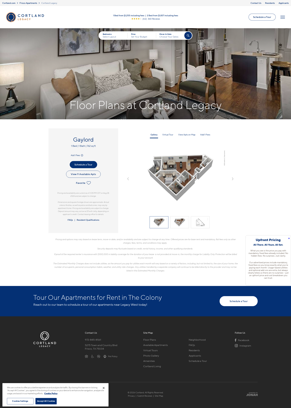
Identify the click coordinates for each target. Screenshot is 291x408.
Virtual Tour (167, 134)
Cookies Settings (20, 401)
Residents (270, 3)
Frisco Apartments (28, 3)
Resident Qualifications (88, 220)
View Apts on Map (186, 134)
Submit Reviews (144, 395)
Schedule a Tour (262, 17)
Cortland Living (152, 366)
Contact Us (256, 3)
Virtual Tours (150, 350)
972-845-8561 (93, 339)
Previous (128, 179)
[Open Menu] (282, 17)
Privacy (131, 395)
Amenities (149, 360)
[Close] (103, 388)
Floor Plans (149, 339)
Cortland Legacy (49, 3)
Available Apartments (155, 345)
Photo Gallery (151, 355)
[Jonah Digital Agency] (251, 394)
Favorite (80, 182)
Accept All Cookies (46, 401)
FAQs (70, 220)
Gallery (154, 134)
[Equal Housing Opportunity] (86, 356)
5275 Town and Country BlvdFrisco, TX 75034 (101, 347)
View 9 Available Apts (83, 174)
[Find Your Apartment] (188, 35)
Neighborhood (197, 339)
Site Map (159, 395)
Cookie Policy (50, 393)
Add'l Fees (75, 155)
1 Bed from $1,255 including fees (128, 15)
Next (232, 179)
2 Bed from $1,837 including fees (162, 15)
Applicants (284, 3)
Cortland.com (8, 3)
